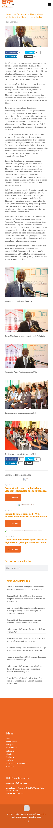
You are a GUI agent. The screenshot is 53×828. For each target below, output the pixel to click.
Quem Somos (11, 741)
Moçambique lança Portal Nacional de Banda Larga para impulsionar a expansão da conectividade (26, 648)
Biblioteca (10, 757)
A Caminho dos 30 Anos (15, 763)
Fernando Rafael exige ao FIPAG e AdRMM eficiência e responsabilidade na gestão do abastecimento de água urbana (26, 517)
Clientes (9, 754)
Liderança (10, 751)
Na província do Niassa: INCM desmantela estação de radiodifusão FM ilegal (26, 658)
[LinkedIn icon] (28, 820)
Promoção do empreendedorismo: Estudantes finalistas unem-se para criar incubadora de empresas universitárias (26, 490)
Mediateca (10, 760)
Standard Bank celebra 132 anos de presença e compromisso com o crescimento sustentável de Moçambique (26, 598)
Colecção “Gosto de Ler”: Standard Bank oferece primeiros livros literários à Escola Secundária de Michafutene (25, 681)
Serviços (9, 744)
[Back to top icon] (27, 808)
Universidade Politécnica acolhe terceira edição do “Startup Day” (26, 630)
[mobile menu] (49, 4)
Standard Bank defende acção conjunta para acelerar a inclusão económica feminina (24, 621)
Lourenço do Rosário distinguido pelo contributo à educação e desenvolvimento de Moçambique (26, 588)
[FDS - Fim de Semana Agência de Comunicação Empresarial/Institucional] (8, 4)
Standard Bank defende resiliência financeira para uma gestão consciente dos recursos (26, 639)
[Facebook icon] (25, 820)
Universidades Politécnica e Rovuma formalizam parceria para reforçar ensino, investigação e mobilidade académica (26, 610)
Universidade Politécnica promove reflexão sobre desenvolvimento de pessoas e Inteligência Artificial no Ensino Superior (26, 669)
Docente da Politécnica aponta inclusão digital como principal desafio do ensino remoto (26, 542)
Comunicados (11, 747)
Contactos (10, 766)
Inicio (8, 738)
